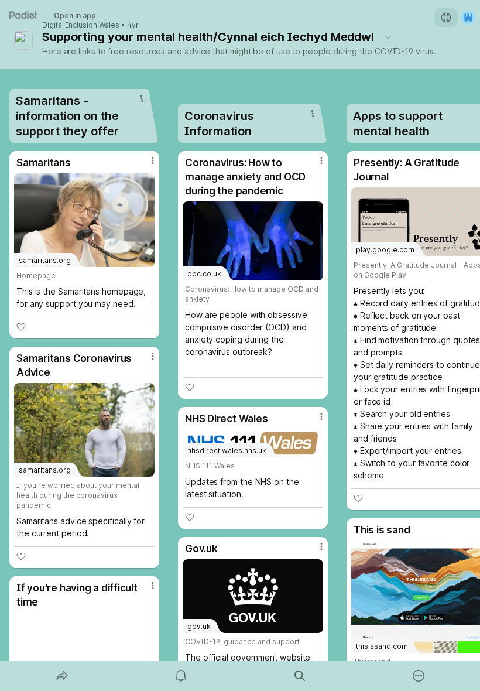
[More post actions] (145, 165)
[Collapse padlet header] (388, 36)
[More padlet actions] (418, 675)
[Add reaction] (21, 327)
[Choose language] (446, 17)
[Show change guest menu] (468, 17)
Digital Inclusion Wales (80, 25)
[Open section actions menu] (141, 98)
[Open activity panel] (181, 675)
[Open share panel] (62, 675)
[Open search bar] (299, 676)
